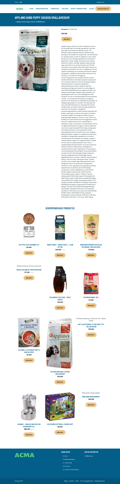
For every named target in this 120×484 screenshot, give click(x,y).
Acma (66, 456)
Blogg (91, 9)
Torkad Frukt (73, 29)
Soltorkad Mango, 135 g (91, 297)
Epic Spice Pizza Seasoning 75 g (29, 245)
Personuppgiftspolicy (86, 481)
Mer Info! (67, 39)
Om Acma (65, 9)
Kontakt (71, 481)
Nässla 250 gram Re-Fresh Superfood (29, 270)
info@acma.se (100, 2)
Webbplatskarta (100, 481)
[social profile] (21, 2)
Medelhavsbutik (103, 8)
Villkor (77, 481)
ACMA (31, 9)
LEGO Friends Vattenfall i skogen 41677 (60, 424)
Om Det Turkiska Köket (79, 9)
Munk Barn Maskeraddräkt (91, 397)
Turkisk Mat (54, 9)
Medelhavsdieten (42, 9)
